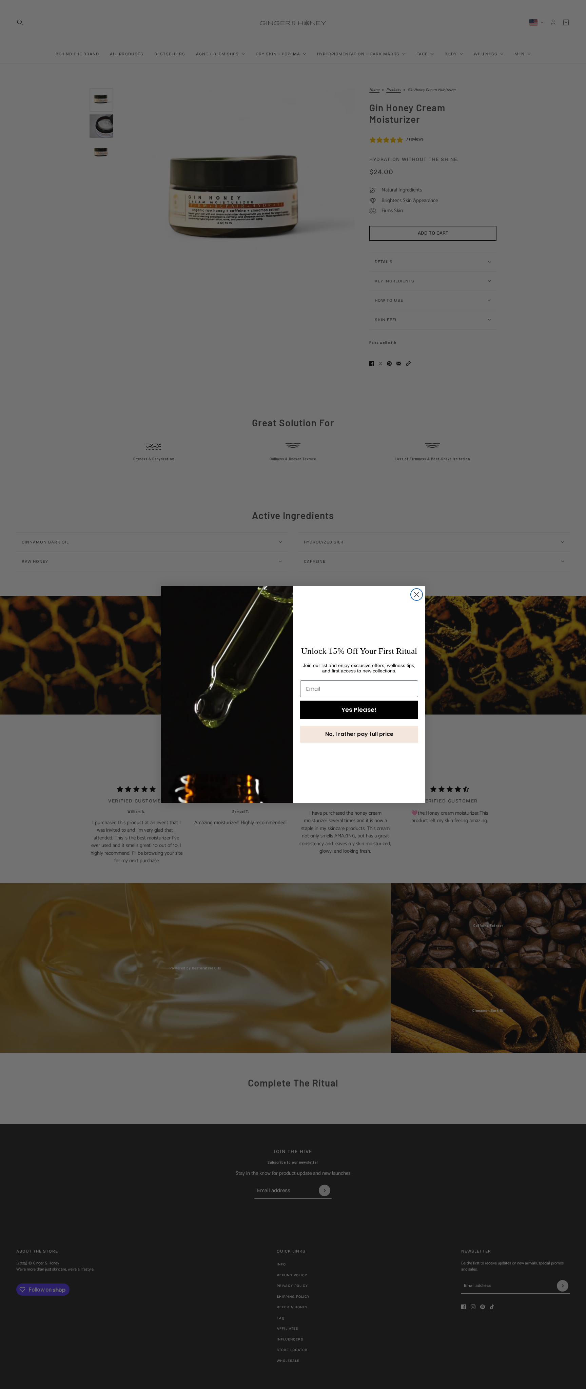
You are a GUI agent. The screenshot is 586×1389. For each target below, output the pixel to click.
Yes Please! (359, 709)
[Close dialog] (417, 594)
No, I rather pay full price (359, 734)
